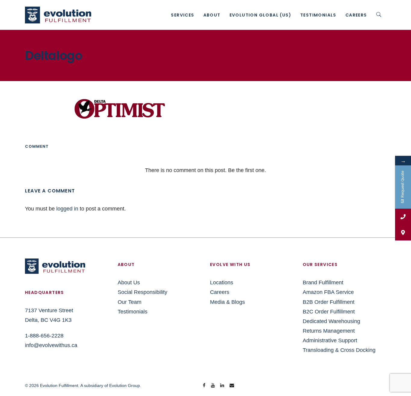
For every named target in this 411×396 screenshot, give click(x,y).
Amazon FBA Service (328, 292)
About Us (129, 283)
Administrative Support (330, 340)
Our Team (129, 302)
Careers (356, 15)
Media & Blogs (227, 302)
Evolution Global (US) (260, 15)
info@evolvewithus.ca (51, 345)
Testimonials (318, 15)
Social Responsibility (142, 292)
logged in (67, 209)
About (212, 15)
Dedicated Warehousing (331, 321)
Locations (221, 283)
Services (182, 15)
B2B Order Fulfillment (328, 302)
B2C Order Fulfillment (329, 312)
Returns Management (329, 331)
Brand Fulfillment (323, 283)
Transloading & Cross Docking (339, 350)
